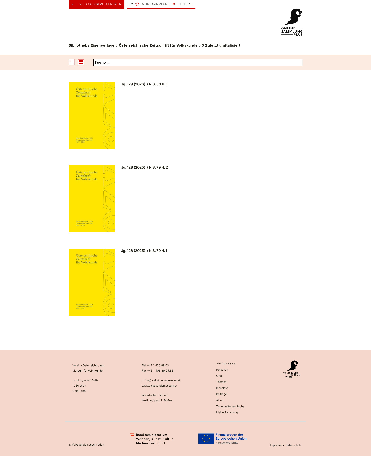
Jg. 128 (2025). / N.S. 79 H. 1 (144, 251)
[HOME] (291, 22)
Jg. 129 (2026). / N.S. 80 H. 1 (144, 84)
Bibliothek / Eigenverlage (92, 45)
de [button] (129, 4)
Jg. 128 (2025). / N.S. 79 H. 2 (144, 167)
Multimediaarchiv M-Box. (157, 400)
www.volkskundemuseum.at (159, 385)
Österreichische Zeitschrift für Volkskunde (158, 45)
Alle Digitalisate (225, 363)
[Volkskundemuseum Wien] (74, 4)
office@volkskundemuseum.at (161, 380)
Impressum (277, 445)
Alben (219, 400)
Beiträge (221, 394)
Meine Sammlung (227, 412)
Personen (222, 369)
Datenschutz (294, 445)
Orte (219, 375)
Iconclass (222, 388)
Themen (221, 381)
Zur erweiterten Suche (230, 406)
